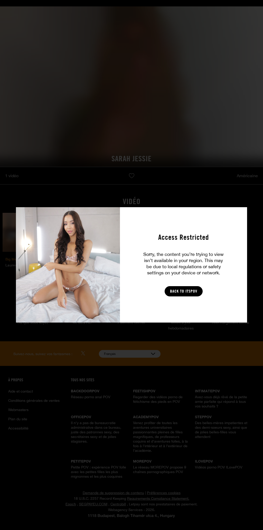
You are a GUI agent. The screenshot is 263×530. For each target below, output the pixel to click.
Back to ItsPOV (183, 291)
